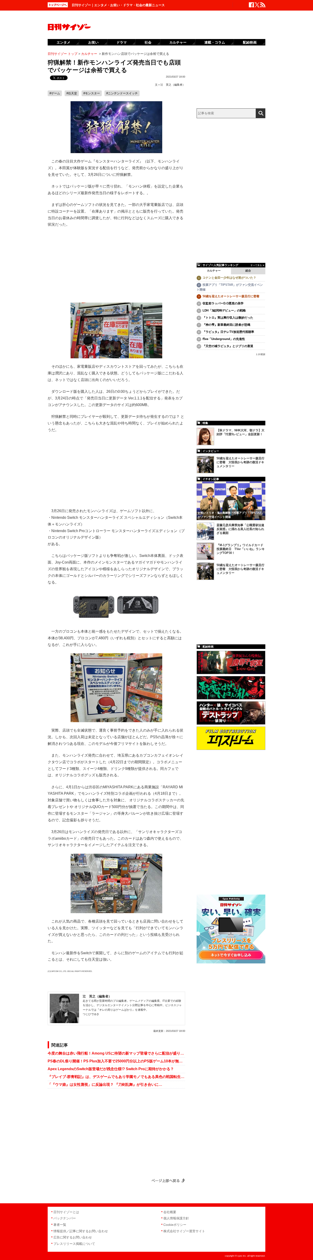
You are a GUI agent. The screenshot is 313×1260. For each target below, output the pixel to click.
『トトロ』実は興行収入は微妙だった (228, 317)
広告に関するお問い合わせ (72, 1237)
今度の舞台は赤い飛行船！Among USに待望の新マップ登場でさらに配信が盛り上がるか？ (116, 1053)
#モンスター (91, 93)
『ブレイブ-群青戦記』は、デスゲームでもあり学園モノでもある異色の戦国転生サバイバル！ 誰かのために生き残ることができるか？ (116, 1077)
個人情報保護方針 (176, 1218)
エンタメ (63, 42)
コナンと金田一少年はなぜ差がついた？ (229, 277)
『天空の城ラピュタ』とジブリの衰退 (228, 346)
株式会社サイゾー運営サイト (184, 1231)
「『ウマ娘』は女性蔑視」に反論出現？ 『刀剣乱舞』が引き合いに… (105, 1084)
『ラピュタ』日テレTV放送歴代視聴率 (228, 332)
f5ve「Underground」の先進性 (224, 339)
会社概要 (169, 1212)
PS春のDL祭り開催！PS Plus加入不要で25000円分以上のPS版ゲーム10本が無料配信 (116, 1061)
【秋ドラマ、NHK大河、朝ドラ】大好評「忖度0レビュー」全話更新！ (240, 432)
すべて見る (256, 265)
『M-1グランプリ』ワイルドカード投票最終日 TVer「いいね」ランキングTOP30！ (241, 549)
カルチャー (214, 270)
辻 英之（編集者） (172, 84)
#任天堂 (71, 93)
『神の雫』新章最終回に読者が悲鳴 (226, 324)
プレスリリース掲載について (74, 1244)
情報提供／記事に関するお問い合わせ (80, 1231)
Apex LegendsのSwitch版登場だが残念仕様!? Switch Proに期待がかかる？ (111, 1069)
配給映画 (250, 42)
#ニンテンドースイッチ (122, 93)
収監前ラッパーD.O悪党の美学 (223, 303)
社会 (148, 42)
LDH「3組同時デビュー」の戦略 (224, 310)
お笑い (93, 42)
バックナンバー (64, 1218)
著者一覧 (59, 1224)
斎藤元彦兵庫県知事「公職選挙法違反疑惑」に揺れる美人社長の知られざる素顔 (240, 529)
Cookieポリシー (174, 1224)
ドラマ (121, 42)
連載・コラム (214, 42)
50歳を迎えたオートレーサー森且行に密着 (231, 296)
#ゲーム (54, 93)
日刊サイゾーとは (66, 1212)
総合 (248, 270)
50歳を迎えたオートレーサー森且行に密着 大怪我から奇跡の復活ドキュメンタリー (240, 462)
